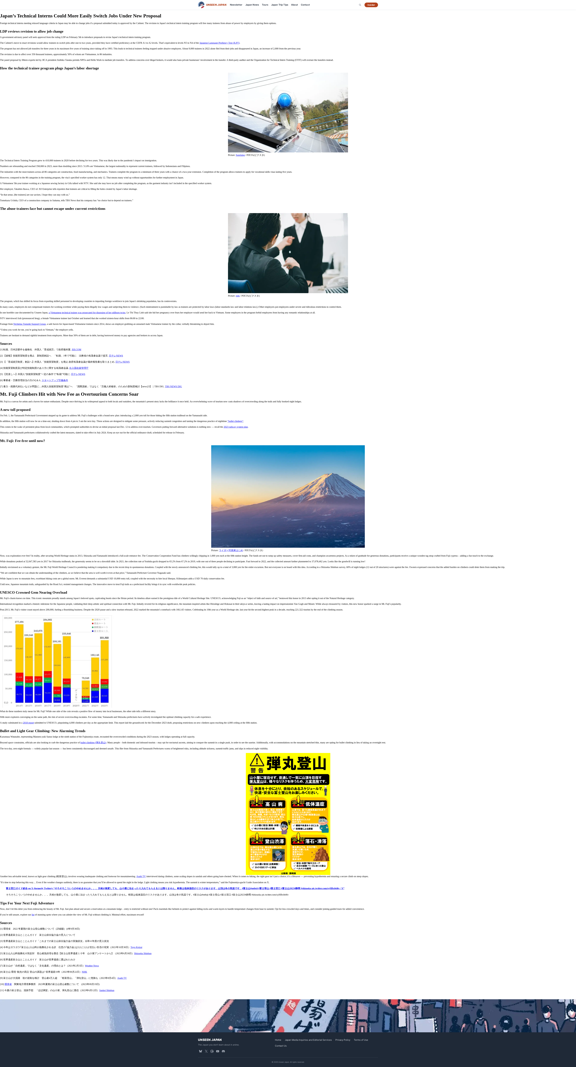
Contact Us (281, 1045)
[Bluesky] (200, 1051)
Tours (265, 4)
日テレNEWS (116, 355)
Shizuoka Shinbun (143, 953)
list (33, 914)
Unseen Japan (210, 1040)
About (294, 4)
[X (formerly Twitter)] (206, 1051)
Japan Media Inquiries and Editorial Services (308, 1039)
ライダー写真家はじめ (231, 550)
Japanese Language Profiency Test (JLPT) (220, 43)
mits (238, 295)
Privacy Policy (342, 1039)
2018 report (28, 722)
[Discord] (223, 1051)
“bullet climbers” (235, 421)
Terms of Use (361, 1039)
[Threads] (211, 1051)
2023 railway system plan (236, 427)
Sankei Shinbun (106, 990)
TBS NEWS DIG (173, 386)
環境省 (8, 984)
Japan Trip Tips (279, 4)
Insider (371, 4)
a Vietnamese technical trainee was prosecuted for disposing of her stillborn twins (87, 312)
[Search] (360, 4)
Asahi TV (141, 876)
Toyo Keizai (136, 947)
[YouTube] (217, 1051)
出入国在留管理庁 (78, 368)
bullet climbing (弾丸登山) (93, 742)
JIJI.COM (76, 349)
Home (278, 1039)
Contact (305, 4)
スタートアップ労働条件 (55, 380)
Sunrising (240, 155)
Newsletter (236, 4)
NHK (84, 972)
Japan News (252, 4)
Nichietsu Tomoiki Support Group (29, 324)
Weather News (92, 965)
